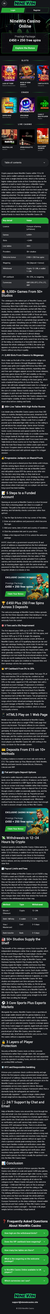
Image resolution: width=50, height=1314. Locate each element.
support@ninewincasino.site (25, 1302)
